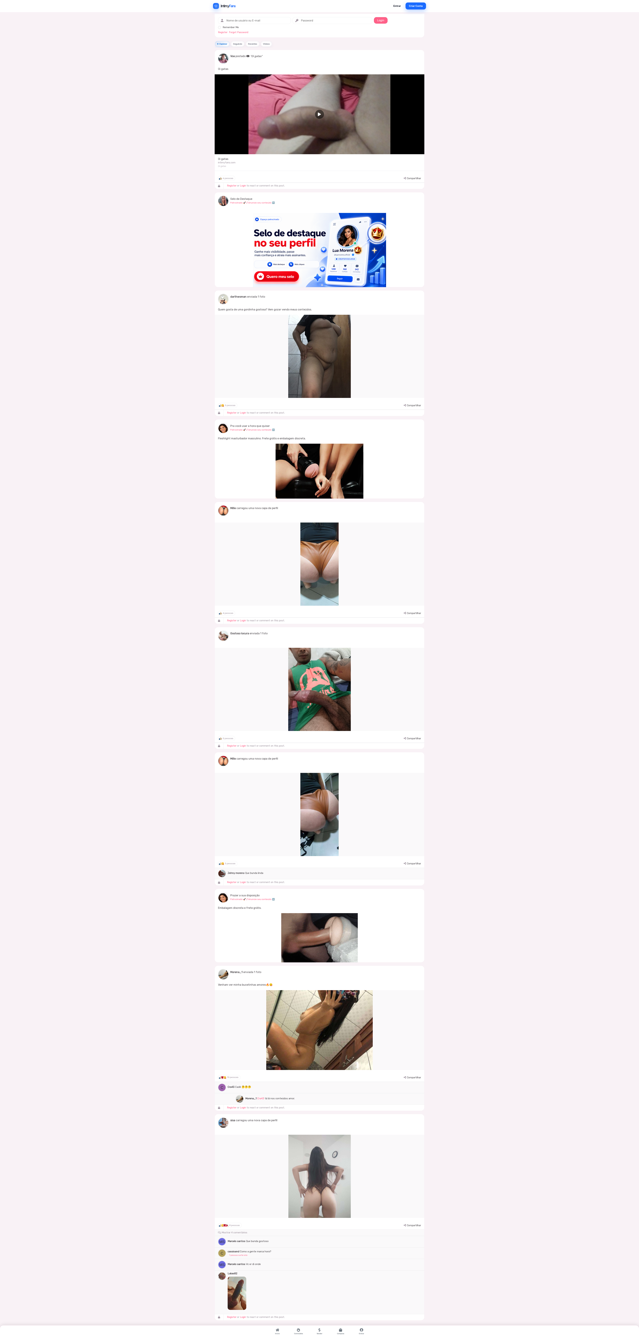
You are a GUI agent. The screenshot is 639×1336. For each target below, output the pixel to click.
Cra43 (231, 1086)
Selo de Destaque (241, 198)
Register (222, 32)
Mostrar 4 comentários (234, 1232)
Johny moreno (236, 873)
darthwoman (238, 296)
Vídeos (266, 44)
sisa (232, 1120)
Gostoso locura (239, 633)
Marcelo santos (236, 1241)
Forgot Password (238, 32)
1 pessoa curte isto (238, 1255)
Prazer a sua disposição (245, 895)
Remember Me (231, 27)
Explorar (223, 44)
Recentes (252, 44)
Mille (233, 508)
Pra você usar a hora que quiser (250, 426)
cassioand (233, 1251)
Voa (232, 56)
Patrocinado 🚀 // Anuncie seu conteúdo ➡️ (252, 203)
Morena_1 (236, 972)
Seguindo (237, 44)
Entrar (397, 5)
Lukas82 (232, 1273)
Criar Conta (416, 5)
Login (243, 185)
